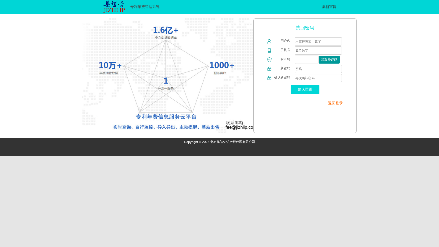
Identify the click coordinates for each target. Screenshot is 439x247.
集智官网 (329, 7)
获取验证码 (329, 60)
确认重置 (305, 89)
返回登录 (335, 103)
